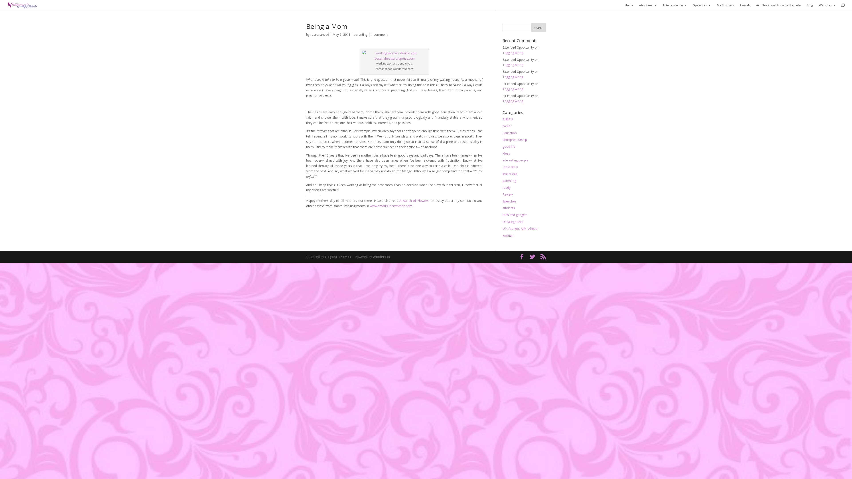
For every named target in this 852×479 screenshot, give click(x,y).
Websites (825, 5)
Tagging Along (513, 53)
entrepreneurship (515, 139)
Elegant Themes (338, 257)
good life (509, 146)
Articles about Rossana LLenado (778, 5)
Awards (745, 5)
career (507, 126)
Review (508, 194)
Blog (810, 5)
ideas (506, 153)
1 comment (379, 34)
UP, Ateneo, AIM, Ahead (520, 228)
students (509, 208)
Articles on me (673, 5)
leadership (510, 174)
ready (507, 187)
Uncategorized (513, 222)
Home (629, 5)
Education (510, 133)
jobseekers (510, 167)
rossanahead (319, 34)
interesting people (515, 160)
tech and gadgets (515, 215)
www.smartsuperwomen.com (391, 206)
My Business (725, 5)
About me (646, 5)
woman (508, 235)
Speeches (700, 5)
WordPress (381, 257)
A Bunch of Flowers (413, 200)
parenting (360, 34)
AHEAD (508, 119)
